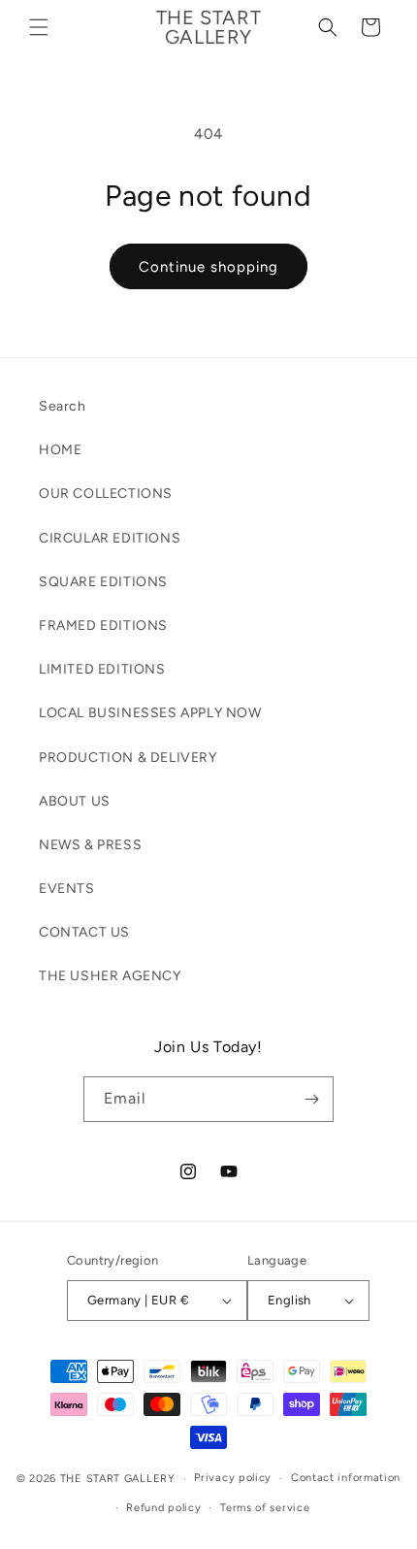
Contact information (346, 1477)
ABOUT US (75, 801)
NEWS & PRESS (90, 845)
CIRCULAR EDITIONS (109, 538)
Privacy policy (233, 1477)
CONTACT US (84, 932)
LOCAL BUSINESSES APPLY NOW (150, 713)
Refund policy (163, 1507)
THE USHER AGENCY (110, 976)
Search (62, 406)
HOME (60, 450)
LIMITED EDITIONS (102, 669)
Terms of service (264, 1507)
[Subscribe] (311, 1099)
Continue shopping (208, 267)
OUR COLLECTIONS (106, 493)
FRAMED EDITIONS (103, 625)
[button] (38, 27)
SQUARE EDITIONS (103, 582)
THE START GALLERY (118, 1478)
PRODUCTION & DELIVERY (128, 757)
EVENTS (67, 888)
